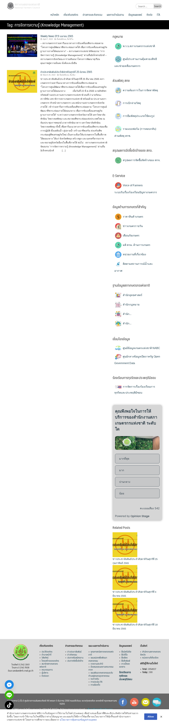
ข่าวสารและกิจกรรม (92, 14)
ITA (158, 14)
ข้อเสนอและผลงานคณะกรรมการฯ (100, 668)
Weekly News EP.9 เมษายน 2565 (56, 36)
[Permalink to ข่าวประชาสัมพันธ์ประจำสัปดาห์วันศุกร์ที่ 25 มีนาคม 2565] (22, 81)
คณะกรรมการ (47, 670)
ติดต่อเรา (45, 676)
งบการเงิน (95, 679)
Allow (151, 716)
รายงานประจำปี (97, 664)
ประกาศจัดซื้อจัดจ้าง (75, 661)
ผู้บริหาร (45, 672)
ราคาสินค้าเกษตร (132, 216)
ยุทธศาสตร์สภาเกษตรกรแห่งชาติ (101, 652)
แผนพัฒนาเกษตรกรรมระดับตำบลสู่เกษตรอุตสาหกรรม (100, 674)
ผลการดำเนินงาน (115, 14)
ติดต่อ (149, 14)
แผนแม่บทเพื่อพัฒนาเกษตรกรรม (97, 658)
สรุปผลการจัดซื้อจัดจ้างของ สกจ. (141, 160)
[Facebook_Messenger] (9, 684)
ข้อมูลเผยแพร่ (135, 14)
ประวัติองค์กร (47, 651)
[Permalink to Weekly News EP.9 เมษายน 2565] (22, 45)
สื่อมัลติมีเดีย (126, 651)
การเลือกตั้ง (95, 685)
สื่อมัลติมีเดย (61, 39)
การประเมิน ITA (96, 682)
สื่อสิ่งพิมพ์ (125, 661)
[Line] (9, 694)
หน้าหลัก (55, 14)
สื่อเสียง (72, 75)
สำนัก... (126, 314)
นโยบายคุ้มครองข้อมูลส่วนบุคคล (100, 709)
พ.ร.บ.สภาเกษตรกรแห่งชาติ (138, 46)
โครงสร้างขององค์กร (50, 661)
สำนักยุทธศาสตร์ (132, 295)
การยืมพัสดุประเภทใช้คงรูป (138, 116)
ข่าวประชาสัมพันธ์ (74, 651)
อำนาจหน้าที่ (46, 654)
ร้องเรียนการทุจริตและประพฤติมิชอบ (125, 675)
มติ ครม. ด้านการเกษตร (136, 245)
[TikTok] (9, 705)
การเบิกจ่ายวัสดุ (131, 103)
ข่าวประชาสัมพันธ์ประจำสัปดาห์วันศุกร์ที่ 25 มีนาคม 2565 (66, 72)
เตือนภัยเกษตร (130, 235)
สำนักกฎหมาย (130, 304)
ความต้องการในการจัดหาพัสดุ (140, 90)
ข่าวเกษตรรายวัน (132, 226)
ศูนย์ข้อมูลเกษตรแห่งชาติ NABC (141, 348)
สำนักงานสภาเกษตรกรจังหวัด (150, 652)
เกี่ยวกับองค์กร (71, 14)
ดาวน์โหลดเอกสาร (124, 665)
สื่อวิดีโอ (70, 39)
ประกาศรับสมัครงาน (75, 657)
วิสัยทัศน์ (45, 657)
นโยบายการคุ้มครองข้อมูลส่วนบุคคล (78, 719)
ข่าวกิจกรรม (72, 654)
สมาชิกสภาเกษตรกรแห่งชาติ (48, 665)
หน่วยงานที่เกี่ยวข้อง (134, 254)
